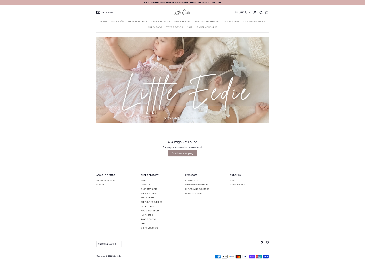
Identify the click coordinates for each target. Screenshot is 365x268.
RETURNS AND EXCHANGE (197, 189)
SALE (189, 27)
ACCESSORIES (231, 21)
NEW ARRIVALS (182, 21)
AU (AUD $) (241, 12)
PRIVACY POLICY (238, 184)
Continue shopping (182, 153)
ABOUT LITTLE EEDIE (105, 180)
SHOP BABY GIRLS (137, 21)
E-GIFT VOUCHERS (207, 27)
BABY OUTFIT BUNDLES (207, 21)
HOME (103, 21)
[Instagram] (267, 242)
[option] (182, 80)
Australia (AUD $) (107, 244)
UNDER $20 (117, 21)
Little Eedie (117, 256)
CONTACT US (191, 180)
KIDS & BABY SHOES (254, 21)
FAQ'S (232, 180)
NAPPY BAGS (155, 27)
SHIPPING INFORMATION (196, 184)
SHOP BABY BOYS (160, 21)
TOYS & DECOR (174, 27)
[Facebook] (262, 242)
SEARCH (100, 184)
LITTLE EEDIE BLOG (193, 193)
